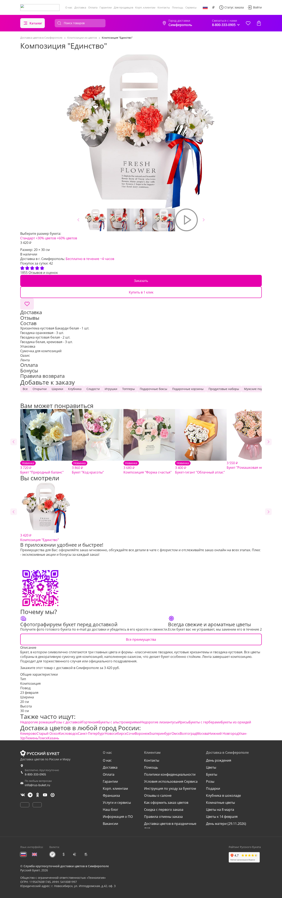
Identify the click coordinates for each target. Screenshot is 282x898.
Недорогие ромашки (37, 722)
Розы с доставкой (68, 722)
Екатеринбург (160, 733)
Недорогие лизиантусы (159, 722)
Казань (53, 738)
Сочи (131, 733)
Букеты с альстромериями (119, 722)
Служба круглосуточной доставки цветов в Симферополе (66, 866)
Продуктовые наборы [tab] (224, 389)
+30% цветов (46, 238)
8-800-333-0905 (35, 774)
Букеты (211, 774)
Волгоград (188, 733)
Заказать (141, 280)
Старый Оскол (48, 733)
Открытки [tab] (40, 389)
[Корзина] (259, 23)
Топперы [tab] (128, 389)
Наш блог (110, 809)
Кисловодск (68, 733)
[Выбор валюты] (213, 7)
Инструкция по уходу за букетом (170, 788)
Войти (257, 7)
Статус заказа (234, 7)
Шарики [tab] (57, 389)
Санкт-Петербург (91, 733)
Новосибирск (116, 733)
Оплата (92, 7)
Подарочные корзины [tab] (188, 389)
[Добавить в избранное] (27, 304)
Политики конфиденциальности (170, 774)
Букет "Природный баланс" (42, 468)
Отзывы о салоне (158, 795)
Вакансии (110, 823)
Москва (203, 733)
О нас (68, 7)
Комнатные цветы (220, 802)
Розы (210, 781)
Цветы (211, 767)
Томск (43, 738)
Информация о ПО (118, 816)
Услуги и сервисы (117, 802)
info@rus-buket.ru (37, 785)
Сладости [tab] (93, 389)
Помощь (177, 7)
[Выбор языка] (205, 7)
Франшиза (111, 795)
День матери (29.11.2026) (226, 823)
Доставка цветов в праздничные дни (170, 825)
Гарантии (106, 7)
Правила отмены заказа (163, 816)
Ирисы (183, 722)
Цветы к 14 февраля (222, 816)
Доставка (80, 7)
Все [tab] (25, 389)
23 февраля (29, 692)
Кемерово (28, 733)
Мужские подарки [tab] (256, 389)
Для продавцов (123, 7)
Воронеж (142, 733)
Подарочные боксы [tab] (153, 389)
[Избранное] (248, 23)
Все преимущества (141, 639)
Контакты (164, 7)
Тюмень (32, 738)
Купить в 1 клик (141, 292)
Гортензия (90, 722)
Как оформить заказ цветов (166, 802)
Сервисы (191, 7)
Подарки (213, 788)
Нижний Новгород (223, 733)
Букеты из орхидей (236, 722)
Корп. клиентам (145, 7)
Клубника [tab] (75, 389)
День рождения (218, 760)
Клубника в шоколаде (223, 795)
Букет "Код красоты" (88, 468)
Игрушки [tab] (111, 389)
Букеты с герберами (205, 722)
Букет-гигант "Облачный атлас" (200, 468)
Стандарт (27, 238)
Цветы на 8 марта (220, 809)
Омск (176, 733)
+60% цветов (67, 238)
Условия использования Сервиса (171, 781)
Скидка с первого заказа (163, 809)
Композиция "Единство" (39, 537)
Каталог (36, 23)
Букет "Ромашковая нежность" (251, 465)
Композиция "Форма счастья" (147, 468)
